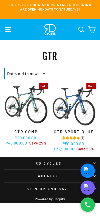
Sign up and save (49, 189)
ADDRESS (48, 176)
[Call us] (88, 204)
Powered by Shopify (50, 199)
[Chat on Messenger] (88, 171)
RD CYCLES (49, 163)
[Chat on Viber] (88, 187)
